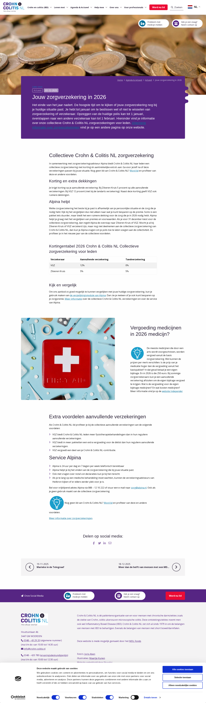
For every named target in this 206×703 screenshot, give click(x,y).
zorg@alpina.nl (139, 487)
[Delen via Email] (110, 543)
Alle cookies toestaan (182, 669)
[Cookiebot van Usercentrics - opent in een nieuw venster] (18, 697)
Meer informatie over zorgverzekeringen (70, 518)
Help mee (99, 7)
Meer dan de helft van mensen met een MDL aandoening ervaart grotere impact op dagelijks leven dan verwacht (149, 566)
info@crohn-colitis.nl (34, 648)
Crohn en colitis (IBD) (37, 7)
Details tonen (150, 697)
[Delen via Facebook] (94, 543)
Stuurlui (108, 662)
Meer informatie (73, 298)
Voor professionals (133, 7)
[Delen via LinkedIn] (105, 543)
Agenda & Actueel (79, 7)
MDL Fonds (135, 641)
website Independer (172, 391)
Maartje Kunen (97, 658)
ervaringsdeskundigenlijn (54, 655)
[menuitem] (38, 7)
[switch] (82, 697)
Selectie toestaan (182, 677)
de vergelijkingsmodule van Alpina (88, 295)
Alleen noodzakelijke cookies (182, 685)
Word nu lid (158, 7)
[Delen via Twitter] (100, 543)
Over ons (114, 7)
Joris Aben (89, 654)
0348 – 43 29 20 (32, 640)
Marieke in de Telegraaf (50, 566)
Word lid (134, 170)
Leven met (59, 7)
